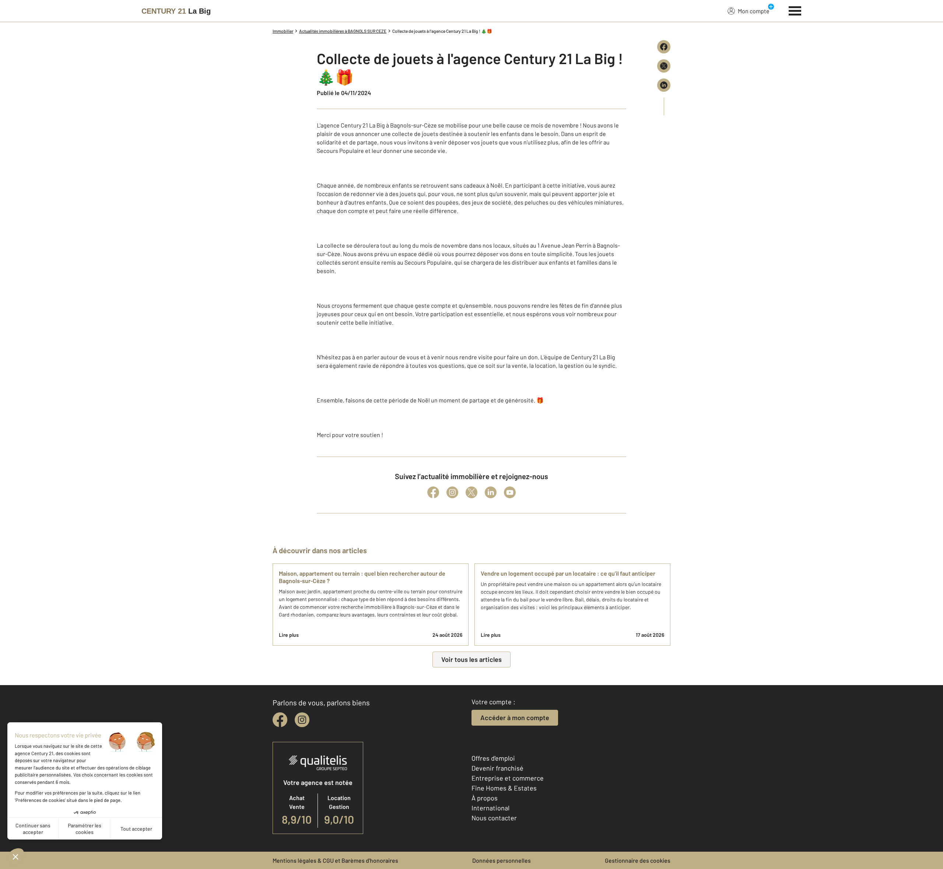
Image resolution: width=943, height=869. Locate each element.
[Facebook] (433, 492)
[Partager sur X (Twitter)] (663, 66)
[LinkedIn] (491, 492)
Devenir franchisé (497, 768)
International (490, 808)
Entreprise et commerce (508, 778)
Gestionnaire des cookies (637, 860)
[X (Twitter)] (471, 492)
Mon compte (754, 10)
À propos (485, 798)
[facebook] (280, 719)
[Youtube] (510, 492)
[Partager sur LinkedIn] (663, 85)
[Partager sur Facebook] (663, 46)
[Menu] (795, 9)
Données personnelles (501, 860)
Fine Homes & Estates (504, 788)
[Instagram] (452, 492)
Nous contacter (494, 818)
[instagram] (302, 719)
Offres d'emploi (493, 758)
